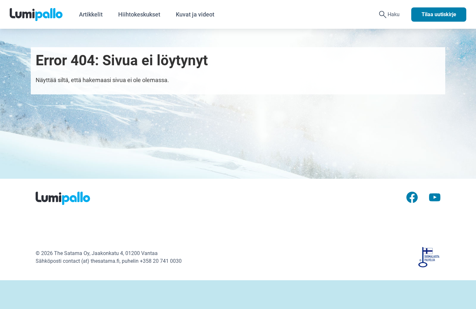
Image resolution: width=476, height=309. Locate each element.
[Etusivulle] (40, 14)
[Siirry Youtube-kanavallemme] (434, 197)
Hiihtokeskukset (139, 14)
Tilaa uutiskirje (439, 14)
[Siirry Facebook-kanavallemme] (412, 197)
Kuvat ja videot (195, 14)
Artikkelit (91, 14)
